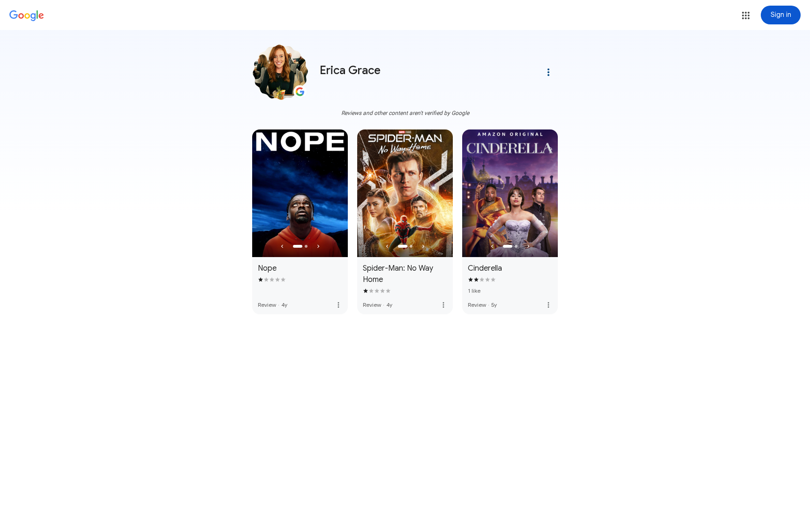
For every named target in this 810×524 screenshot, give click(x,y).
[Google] (26, 16)
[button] (745, 15)
